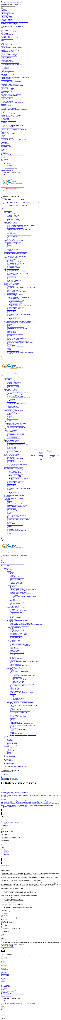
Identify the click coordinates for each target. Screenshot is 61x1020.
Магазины (3, 972)
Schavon (3, 801)
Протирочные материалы (17, 630)
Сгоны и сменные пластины (31, 805)
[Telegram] (17, 779)
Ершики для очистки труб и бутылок (35, 801)
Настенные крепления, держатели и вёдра (39, 803)
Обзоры (3, 989)
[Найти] (2, 8)
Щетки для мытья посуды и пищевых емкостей (19, 806)
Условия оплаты (5, 974)
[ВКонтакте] (2, 779)
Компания (9, 749)
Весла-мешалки (20, 802)
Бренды (3, 961)
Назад (10, 569)
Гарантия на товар (6, 976)
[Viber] (10, 779)
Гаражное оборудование (16, 588)
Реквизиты (4, 978)
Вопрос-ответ (4, 988)
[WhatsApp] (13, 779)
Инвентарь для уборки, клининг (19, 610)
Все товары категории (7, 945)
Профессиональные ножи (17, 643)
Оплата (6, 852)
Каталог (9, 571)
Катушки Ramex (11, 802)
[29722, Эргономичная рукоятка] (10, 822)
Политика (3, 979)
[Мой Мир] (6, 779)
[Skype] (15, 779)
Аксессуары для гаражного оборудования (24, 596)
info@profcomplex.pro (7, 170)
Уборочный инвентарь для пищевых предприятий (23, 705)
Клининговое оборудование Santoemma (21, 623)
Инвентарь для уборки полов (33, 802)
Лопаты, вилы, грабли (22, 803)
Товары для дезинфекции (17, 658)
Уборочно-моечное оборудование (19, 671)
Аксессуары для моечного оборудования (24, 675)
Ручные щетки (20, 805)
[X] (8, 779)
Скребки (41, 805)
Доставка (6, 854)
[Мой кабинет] (1, 538)
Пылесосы (16, 696)
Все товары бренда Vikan (7, 947)
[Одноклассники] (4, 779)
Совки (45, 805)
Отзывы (6, 850)
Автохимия (13, 575)
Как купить (10, 740)
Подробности (4, 828)
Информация (4, 969)
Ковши (48, 802)
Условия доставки (5, 975)
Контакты (3, 968)
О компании (4, 965)
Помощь (3, 981)
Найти (2, 1008)
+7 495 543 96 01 (5, 153)
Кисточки (43, 802)
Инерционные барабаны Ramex (16, 801)
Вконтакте (6, 174)
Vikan (6, 801)
